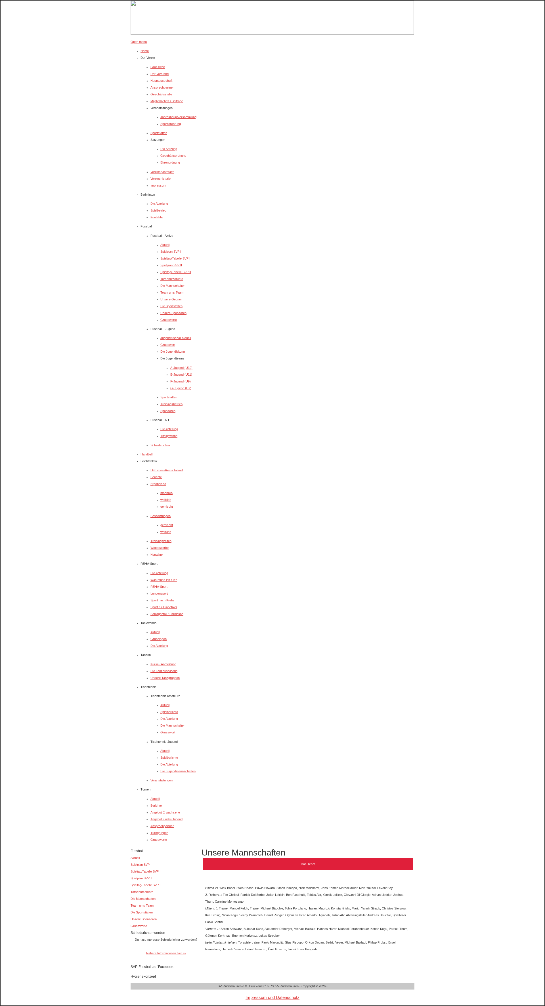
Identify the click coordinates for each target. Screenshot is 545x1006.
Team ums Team (142, 905)
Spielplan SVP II (141, 878)
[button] (148, 57)
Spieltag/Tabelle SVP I (145, 871)
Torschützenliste (142, 892)
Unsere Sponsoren (144, 919)
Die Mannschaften (143, 898)
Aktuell (135, 857)
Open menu (139, 41)
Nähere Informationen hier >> (166, 953)
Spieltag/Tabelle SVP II (146, 885)
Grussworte (139, 926)
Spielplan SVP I (141, 864)
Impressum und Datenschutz (272, 997)
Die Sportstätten (142, 912)
